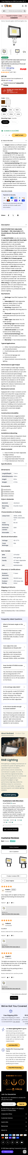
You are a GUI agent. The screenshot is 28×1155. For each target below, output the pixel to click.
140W (18, 114)
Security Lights (10, 21)
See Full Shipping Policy (8, 610)
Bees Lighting (10, 1148)
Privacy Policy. (12, 1110)
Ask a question (14, 852)
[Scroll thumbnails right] (25, 862)
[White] (8, 102)
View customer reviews (10, 829)
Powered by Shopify (20, 1148)
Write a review (14, 847)
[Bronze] (3, 102)
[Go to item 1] (9, 862)
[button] (2, 17)
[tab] (7, 733)
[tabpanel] (14, 767)
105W (11, 114)
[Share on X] (13, 215)
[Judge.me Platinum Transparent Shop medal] (14, 1082)
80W (4, 114)
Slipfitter (15, 122)
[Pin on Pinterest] (18, 215)
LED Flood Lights (19, 21)
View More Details (6, 191)
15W (4, 110)
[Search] (25, 11)
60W (17, 110)
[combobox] (14, 11)
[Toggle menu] (2, 6)
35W (10, 110)
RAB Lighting (10, 68)
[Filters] (3, 881)
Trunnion (6, 126)
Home (3, 21)
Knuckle (5, 122)
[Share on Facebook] (8, 215)
